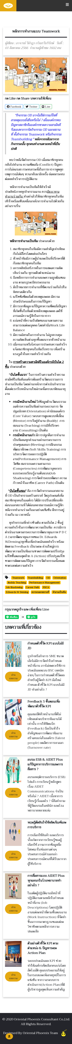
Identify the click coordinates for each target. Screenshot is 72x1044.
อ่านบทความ (13, 676)
